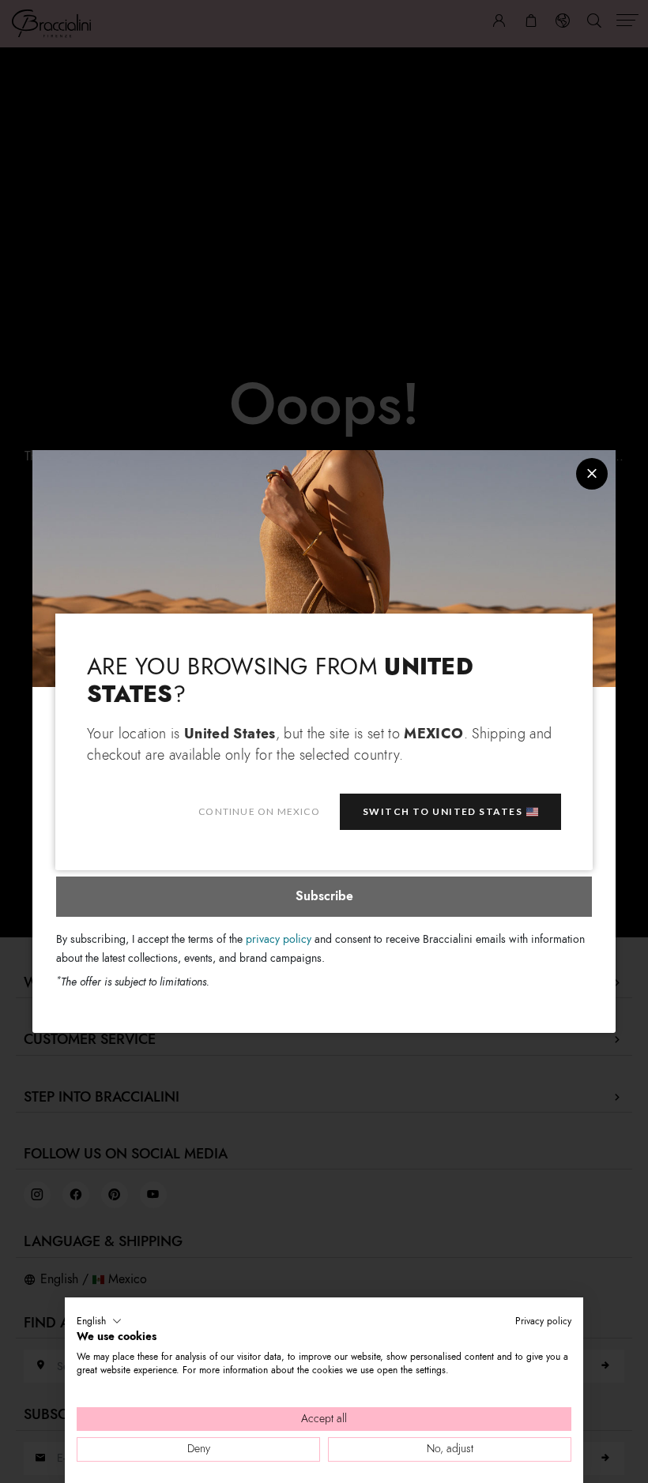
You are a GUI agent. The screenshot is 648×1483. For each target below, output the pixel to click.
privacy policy (278, 939)
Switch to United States (442, 811)
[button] (99, 1321)
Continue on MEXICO (259, 811)
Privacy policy (543, 1321)
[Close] (592, 474)
